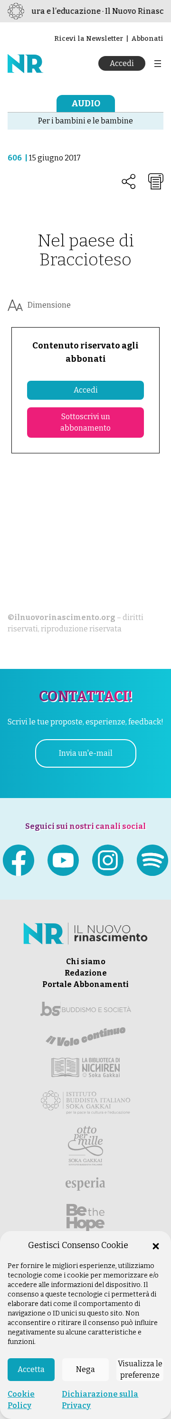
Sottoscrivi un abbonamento (85, 422)
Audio (85, 103)
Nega (85, 1369)
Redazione (86, 972)
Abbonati (147, 39)
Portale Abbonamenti (85, 984)
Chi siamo (85, 961)
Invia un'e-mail (86, 753)
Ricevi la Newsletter (88, 39)
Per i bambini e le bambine (85, 120)
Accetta (31, 1369)
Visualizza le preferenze (140, 1369)
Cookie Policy (21, 1400)
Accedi (122, 63)
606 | (18, 157)
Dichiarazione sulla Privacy (100, 1400)
